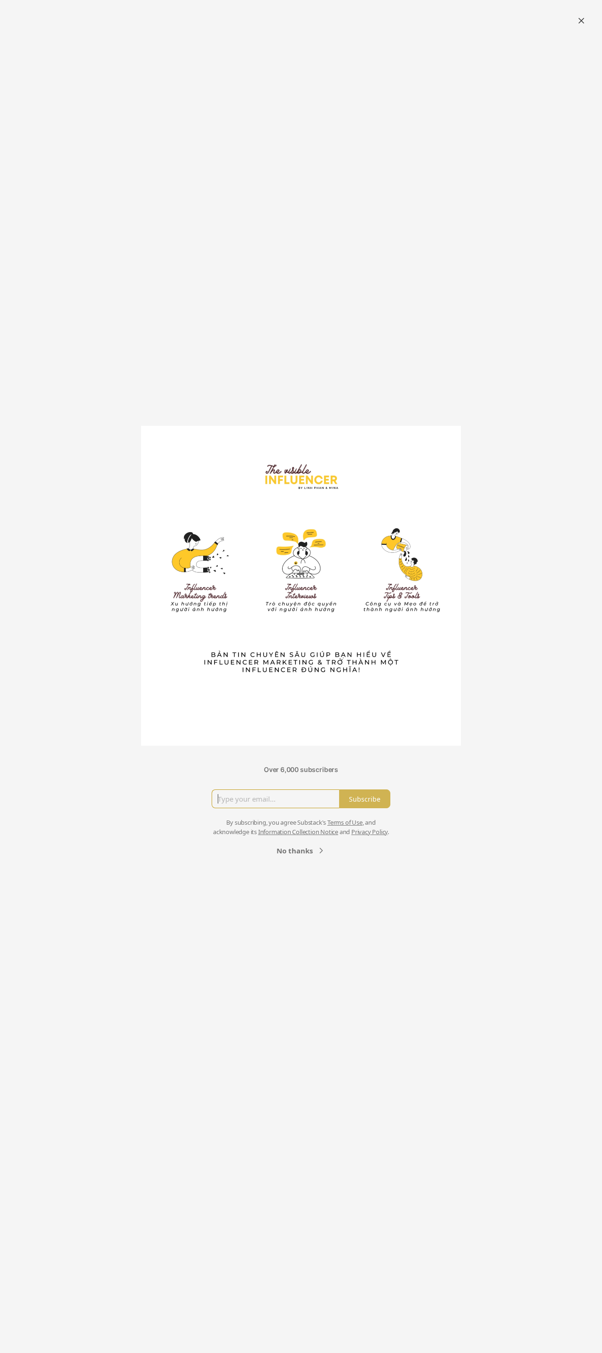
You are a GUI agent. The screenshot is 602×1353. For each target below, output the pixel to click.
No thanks (295, 850)
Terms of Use (345, 822)
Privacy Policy (369, 832)
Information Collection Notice (298, 832)
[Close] (581, 20)
